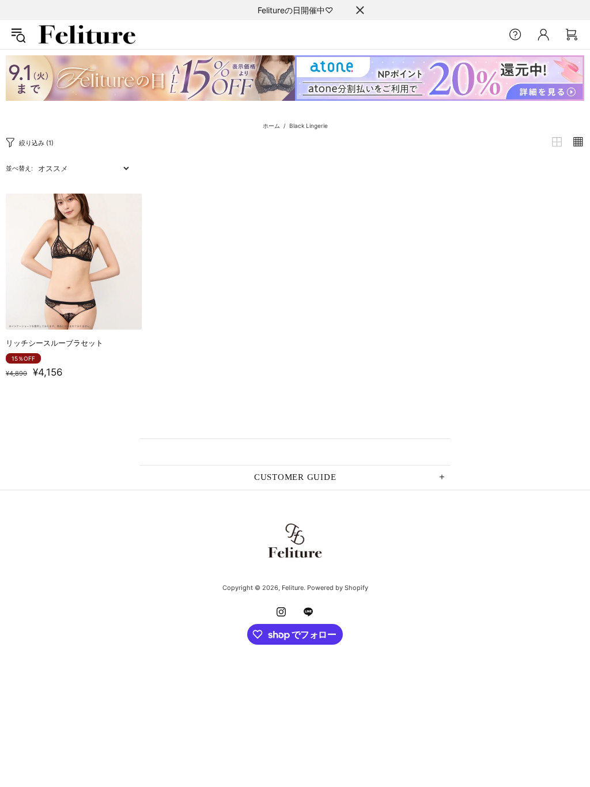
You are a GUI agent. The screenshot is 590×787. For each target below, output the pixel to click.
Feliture (87, 34)
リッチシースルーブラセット (54, 342)
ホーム (271, 125)
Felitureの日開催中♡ (295, 10)
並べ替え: (19, 168)
